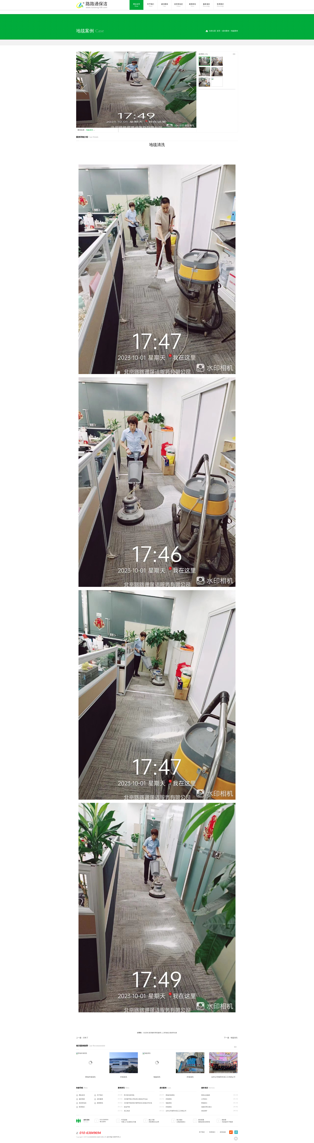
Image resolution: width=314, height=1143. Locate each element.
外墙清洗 (123, 1077)
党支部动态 (178, 5)
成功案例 (164, 5)
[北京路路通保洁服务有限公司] (91, 5)
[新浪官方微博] (231, 1132)
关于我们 (150, 5)
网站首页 (136, 5)
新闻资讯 (192, 5)
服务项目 (206, 5)
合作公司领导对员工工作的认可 (223, 1077)
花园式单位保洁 (206, 1107)
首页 (218, 31)
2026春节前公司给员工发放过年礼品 (136, 1099)
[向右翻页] (234, 54)
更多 (175, 1033)
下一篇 (230, 1038)
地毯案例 (234, 31)
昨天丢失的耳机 (129, 1095)
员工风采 (127, 1111)
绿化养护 (204, 1111)
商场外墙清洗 (90, 1077)
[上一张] (84, 89)
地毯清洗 (156, 1077)
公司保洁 (204, 1099)
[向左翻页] (233, 54)
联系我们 (220, 5)
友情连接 (223, 1132)
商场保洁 (204, 1103)
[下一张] (191, 89)
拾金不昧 (127, 1107)
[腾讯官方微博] (236, 1132)
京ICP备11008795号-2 (114, 1137)
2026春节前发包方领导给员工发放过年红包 (138, 1103)
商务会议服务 (205, 1095)
